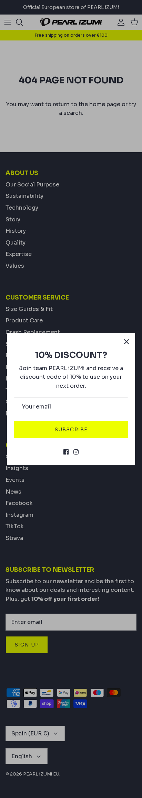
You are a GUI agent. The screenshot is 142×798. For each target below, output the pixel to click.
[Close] (126, 341)
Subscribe (71, 429)
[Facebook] (66, 452)
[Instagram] (76, 452)
